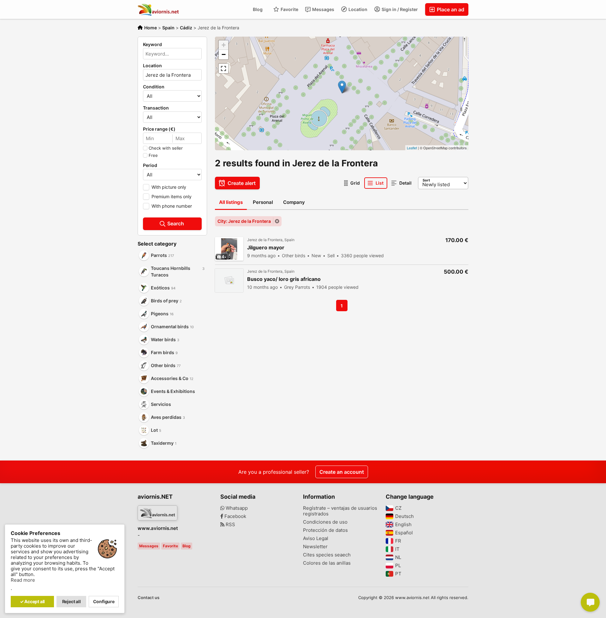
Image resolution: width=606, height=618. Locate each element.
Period (150, 165)
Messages (322, 9)
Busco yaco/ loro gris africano (284, 279)
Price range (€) (159, 129)
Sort (426, 180)
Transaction (156, 107)
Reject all (71, 601)
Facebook (234, 516)
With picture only (169, 187)
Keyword (152, 44)
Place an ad (450, 9)
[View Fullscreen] (223, 68)
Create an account (341, 472)
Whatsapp (236, 508)
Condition (153, 86)
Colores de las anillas (327, 563)
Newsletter (315, 547)
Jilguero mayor (265, 248)
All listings (231, 202)
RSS (229, 524)
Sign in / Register (399, 9)
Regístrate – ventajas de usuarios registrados (340, 511)
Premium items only (172, 196)
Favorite (289, 9)
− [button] (224, 54)
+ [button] (224, 45)
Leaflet (412, 147)
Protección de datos (325, 530)
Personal (263, 202)
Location (357, 9)
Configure (104, 601)
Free (153, 155)
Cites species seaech (327, 555)
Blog (258, 9)
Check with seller (166, 148)
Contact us (148, 597)
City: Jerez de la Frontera (244, 221)
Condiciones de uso (325, 522)
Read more (23, 580)
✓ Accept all (32, 601)
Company (294, 202)
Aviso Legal (315, 538)
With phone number (172, 206)
